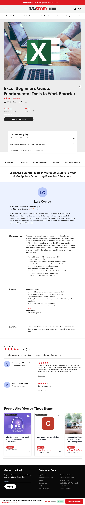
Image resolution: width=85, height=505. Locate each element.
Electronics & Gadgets (64, 16)
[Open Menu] (6, 9)
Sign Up (10, 486)
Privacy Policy (44, 488)
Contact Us (43, 483)
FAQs (40, 485)
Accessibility (64, 480)
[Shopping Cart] (79, 8)
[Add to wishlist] (80, 86)
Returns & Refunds (66, 475)
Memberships (45, 16)
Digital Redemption (46, 477)
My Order (42, 475)
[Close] (77, 3)
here (29, 308)
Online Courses (29, 16)
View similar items (19, 119)
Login (41, 480)
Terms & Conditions (67, 477)
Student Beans (65, 488)
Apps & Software (11, 16)
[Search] (75, 9)
